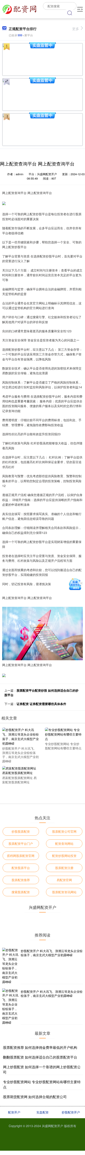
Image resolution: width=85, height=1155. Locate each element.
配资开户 (14, 1112)
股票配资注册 (64, 868)
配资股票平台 (21, 868)
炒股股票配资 (21, 831)
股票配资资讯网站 (64, 892)
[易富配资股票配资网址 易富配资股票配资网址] (20, 770)
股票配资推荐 (21, 880)
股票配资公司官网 (64, 831)
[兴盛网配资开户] (19, 8)
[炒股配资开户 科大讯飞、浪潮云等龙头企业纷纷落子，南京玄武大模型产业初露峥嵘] (20, 736)
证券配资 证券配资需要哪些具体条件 (41, 704)
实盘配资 (42, 1112)
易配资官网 (64, 880)
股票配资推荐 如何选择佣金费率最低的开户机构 (40, 1047)
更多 (75, 28)
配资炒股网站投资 (64, 855)
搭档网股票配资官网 (20, 855)
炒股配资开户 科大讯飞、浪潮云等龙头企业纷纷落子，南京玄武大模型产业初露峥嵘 (52, 953)
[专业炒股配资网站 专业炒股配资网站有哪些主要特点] (63, 734)
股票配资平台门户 (20, 843)
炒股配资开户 (71, 1112)
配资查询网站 (64, 843)
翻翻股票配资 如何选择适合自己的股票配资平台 (40, 1057)
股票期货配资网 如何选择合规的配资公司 (35, 1096)
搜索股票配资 (21, 892)
